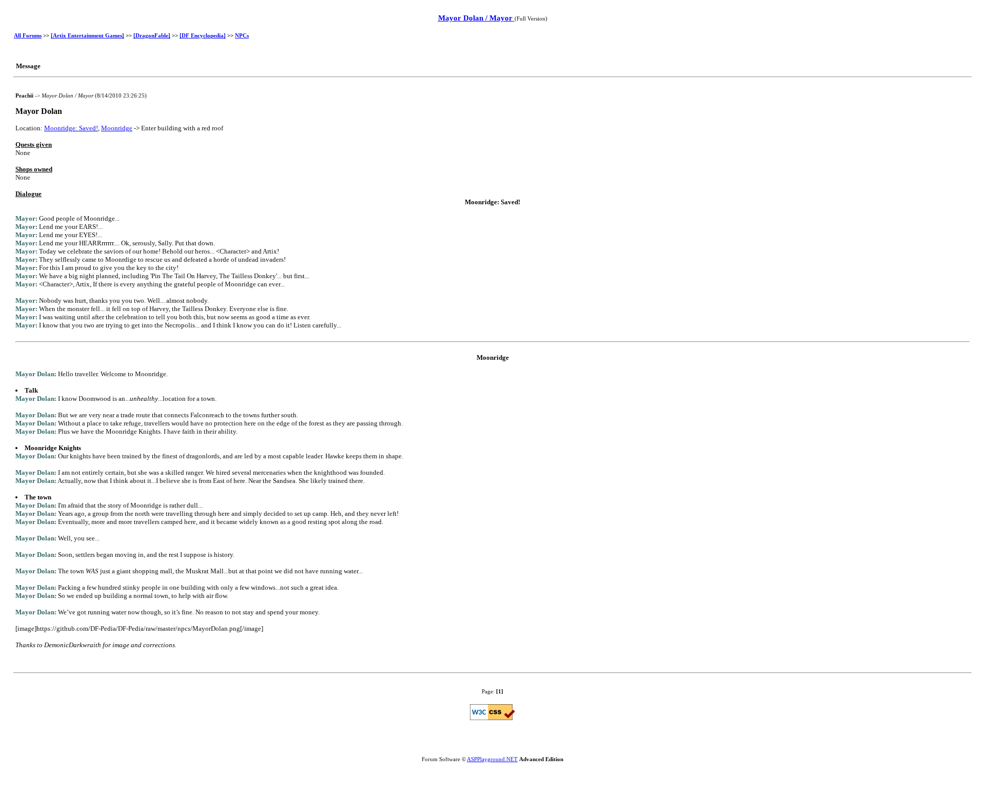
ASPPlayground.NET (492, 759)
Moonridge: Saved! (71, 128)
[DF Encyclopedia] (203, 35)
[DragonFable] (151, 35)
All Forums (28, 35)
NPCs (242, 35)
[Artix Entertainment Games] (87, 35)
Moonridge (116, 128)
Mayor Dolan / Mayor (476, 18)
